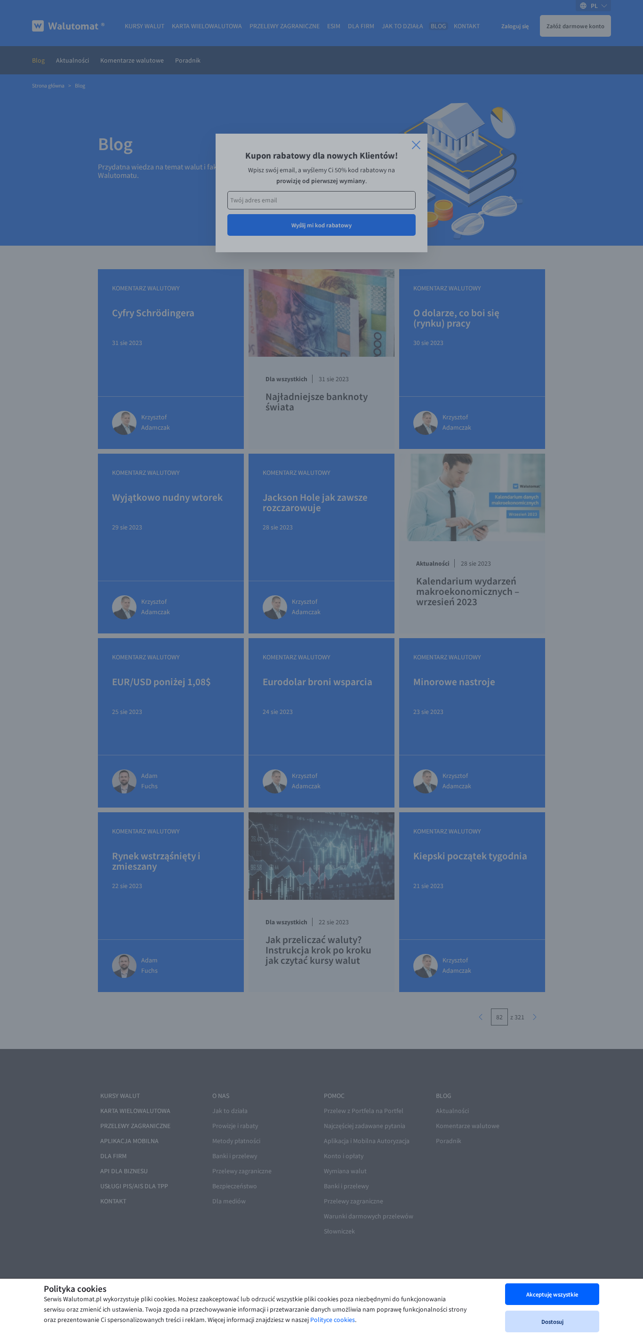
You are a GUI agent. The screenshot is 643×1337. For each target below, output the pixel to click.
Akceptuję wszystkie (552, 1294)
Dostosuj (552, 1321)
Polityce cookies (332, 1320)
